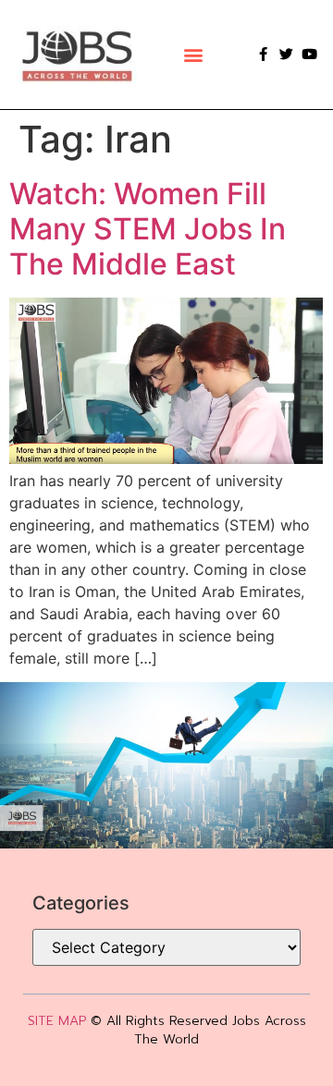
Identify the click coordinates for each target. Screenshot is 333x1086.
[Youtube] (309, 54)
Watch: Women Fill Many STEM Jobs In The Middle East (147, 229)
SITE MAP (57, 1021)
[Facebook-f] (263, 54)
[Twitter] (286, 54)
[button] (193, 54)
